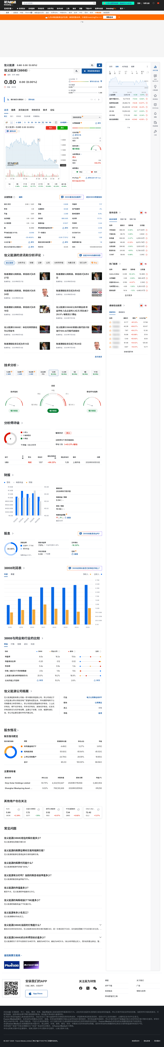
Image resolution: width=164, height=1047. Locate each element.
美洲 (70, 13)
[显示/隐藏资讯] (56, 122)
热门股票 (113, 264)
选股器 (15, 13)
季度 (12, 574)
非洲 (91, 13)
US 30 (111, 111)
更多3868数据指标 (94, 197)
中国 (21, 13)
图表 (13, 110)
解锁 (41, 680)
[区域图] (11, 122)
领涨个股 (123, 219)
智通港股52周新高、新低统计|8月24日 (19, 292)
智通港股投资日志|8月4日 (68, 290)
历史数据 (27, 116)
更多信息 (31, 99)
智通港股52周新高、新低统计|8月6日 (72, 276)
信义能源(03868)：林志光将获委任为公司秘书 (20, 329)
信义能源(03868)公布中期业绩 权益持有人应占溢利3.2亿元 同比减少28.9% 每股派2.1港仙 (72, 311)
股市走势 (113, 212)
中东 (80, 13)
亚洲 (86, 13)
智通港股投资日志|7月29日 (68, 344)
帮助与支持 (141, 991)
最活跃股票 (113, 219)
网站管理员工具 (111, 996)
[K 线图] (6, 122)
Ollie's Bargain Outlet (94, 809)
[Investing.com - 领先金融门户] (10, 3)
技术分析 (10, 365)
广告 (138, 986)
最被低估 (112, 312)
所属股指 (36, 116)
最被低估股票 (115, 305)
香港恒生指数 (114, 103)
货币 (110, 67)
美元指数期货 (114, 119)
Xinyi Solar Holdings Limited (17, 783)
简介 (11, 116)
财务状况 (36, 110)
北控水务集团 (30, 809)
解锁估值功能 (94, 81)
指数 (117, 67)
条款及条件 (136, 1041)
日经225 (112, 107)
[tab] (9, 373)
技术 (45, 110)
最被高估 (122, 312)
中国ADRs (63, 13)
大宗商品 (125, 67)
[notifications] (153, 3)
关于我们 (140, 980)
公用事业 (98, 703)
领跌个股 (133, 219)
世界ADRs (54, 13)
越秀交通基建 (50, 809)
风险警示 (157, 1041)
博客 (107, 980)
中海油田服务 (70, 809)
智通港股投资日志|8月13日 (16, 344)
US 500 (112, 115)
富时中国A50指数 (115, 99)
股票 (7, 12)
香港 (100, 713)
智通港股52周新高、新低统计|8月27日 (19, 276)
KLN (7, 809)
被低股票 (106, 13)
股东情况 (10, 730)
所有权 (18, 116)
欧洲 (75, 13)
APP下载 (108, 986)
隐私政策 (147, 1041)
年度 (6, 574)
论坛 (52, 110)
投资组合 (108, 991)
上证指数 (112, 95)
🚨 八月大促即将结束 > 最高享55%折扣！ (118, 3)
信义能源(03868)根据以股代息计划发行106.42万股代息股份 (72, 329)
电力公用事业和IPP (94, 697)
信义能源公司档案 (16, 691)
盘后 (47, 13)
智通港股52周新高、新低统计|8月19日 (19, 309)
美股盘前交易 (39, 13)
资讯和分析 (23, 110)
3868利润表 (12, 568)
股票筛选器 (99, 8)
